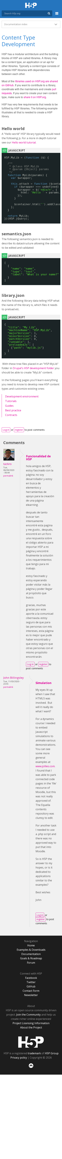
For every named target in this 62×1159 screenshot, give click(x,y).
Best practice (13, 410)
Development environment (22, 396)
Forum (31, 962)
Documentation (31, 954)
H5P (31, 1042)
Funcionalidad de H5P (38, 457)
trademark (34, 1053)
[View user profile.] (9, 459)
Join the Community (28, 1014)
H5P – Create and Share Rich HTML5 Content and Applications (31, 5)
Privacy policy (18, 1057)
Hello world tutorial (24, 142)
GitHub (31, 986)
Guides (9, 406)
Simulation (43, 683)
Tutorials (11, 401)
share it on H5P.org (34, 97)
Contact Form (31, 991)
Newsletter (31, 995)
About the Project (31, 1027)
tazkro (7, 464)
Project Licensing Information (31, 1023)
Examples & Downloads (31, 950)
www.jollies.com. (46, 766)
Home (31, 945)
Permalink (8, 475)
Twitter (31, 982)
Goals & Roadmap (31, 958)
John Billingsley (13, 678)
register (19, 429)
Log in (6, 429)
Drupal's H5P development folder (33, 368)
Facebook (31, 978)
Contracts (11, 415)
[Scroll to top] (31, 1068)
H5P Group (52, 1053)
